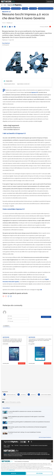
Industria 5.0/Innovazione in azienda (45, 8)
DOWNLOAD (21, 363)
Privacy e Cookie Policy (24, 445)
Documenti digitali (33, 8)
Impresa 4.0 (34, 92)
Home (3, 22)
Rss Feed (16, 445)
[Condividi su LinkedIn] (5, 27)
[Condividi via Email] (10, 27)
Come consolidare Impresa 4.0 (11, 129)
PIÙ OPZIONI (39, 473)
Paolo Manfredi (6, 43)
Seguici (22, 441)
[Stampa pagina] (15, 27)
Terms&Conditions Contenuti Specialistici (38, 445)
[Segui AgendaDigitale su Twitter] (31, 441)
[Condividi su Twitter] (7, 27)
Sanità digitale (25, 8)
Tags (12, 445)
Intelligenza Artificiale (5, 8)
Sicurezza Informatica (16, 8)
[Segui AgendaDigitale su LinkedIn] (28, 441)
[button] (3, 5)
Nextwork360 (6, 452)
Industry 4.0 (9, 22)
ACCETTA (13, 473)
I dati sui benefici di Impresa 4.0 (11, 127)
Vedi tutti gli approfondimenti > (45, 437)
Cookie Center (7, 446)
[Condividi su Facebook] (3, 27)
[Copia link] (12, 27)
